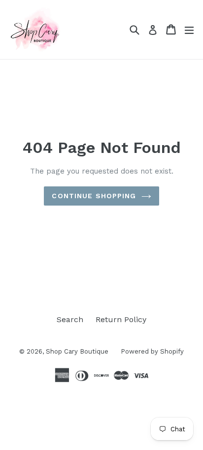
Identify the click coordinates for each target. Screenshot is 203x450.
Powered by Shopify (152, 351)
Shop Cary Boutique (77, 351)
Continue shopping (94, 196)
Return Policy (121, 319)
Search (70, 319)
